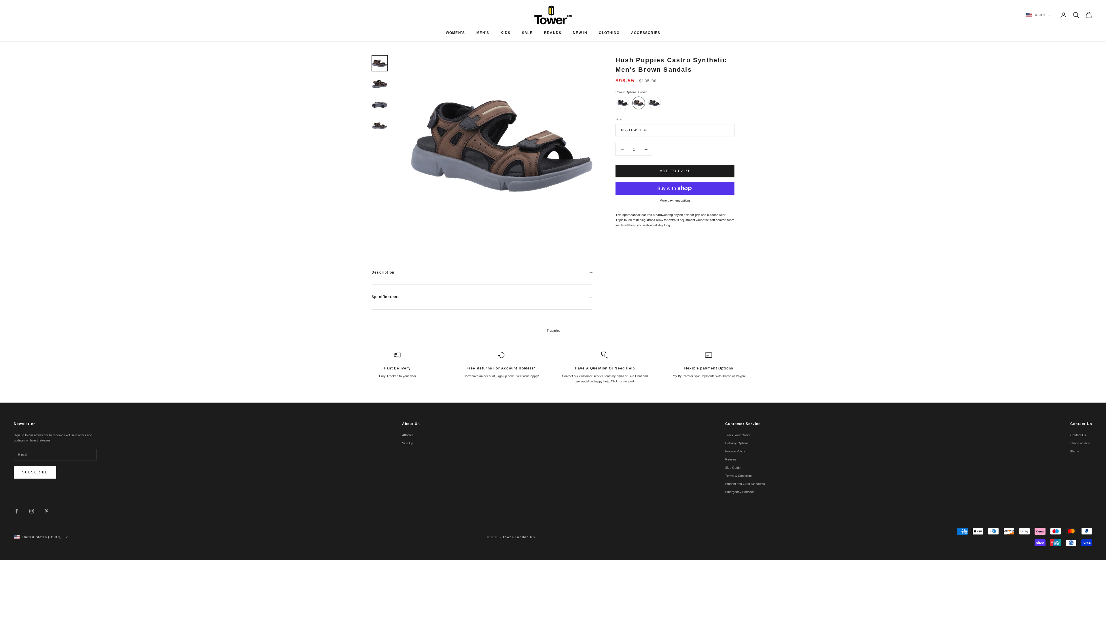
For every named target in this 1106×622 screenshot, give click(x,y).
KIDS (505, 33)
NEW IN (580, 33)
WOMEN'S (455, 33)
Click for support (622, 381)
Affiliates (408, 435)
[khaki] (654, 103)
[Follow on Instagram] (32, 511)
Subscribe (35, 472)
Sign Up (407, 443)
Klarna (1074, 451)
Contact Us (1078, 435)
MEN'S (482, 33)
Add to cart (675, 171)
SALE (527, 33)
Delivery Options (737, 443)
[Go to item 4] (380, 125)
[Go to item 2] (380, 84)
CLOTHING (609, 33)
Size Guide (733, 467)
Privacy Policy (735, 451)
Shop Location (1080, 443)
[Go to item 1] (380, 63)
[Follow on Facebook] (17, 511)
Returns (730, 459)
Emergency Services (740, 492)
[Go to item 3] (380, 105)
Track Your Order (737, 435)
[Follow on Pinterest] (47, 511)
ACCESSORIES (645, 33)
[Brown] (638, 103)
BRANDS (552, 33)
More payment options (675, 200)
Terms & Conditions (739, 475)
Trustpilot (553, 330)
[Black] (623, 103)
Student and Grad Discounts (745, 484)
